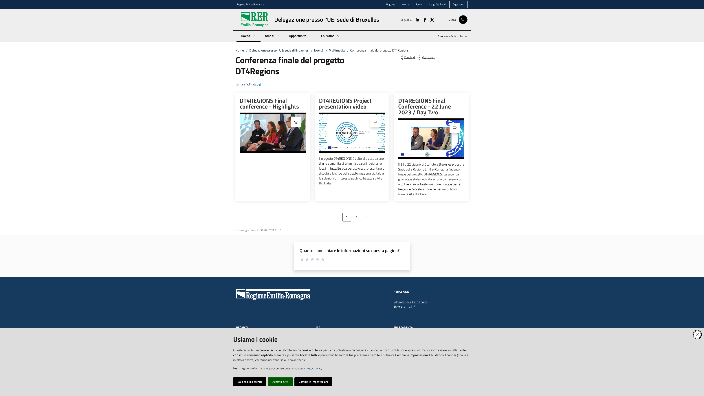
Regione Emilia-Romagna (250, 4)
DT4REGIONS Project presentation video (345, 103)
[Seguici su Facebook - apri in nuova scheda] (423, 19)
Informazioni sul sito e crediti (411, 302)
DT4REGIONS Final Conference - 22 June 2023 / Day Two (424, 106)
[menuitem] (450, 36)
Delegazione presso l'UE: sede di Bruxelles (279, 50)
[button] (463, 19)
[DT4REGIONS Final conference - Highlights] (273, 133)
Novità (318, 50)
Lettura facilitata (245, 84)
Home (239, 50)
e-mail (408, 306)
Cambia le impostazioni (313, 382)
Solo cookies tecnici (250, 382)
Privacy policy (312, 368)
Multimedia (337, 50)
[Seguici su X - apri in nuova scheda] (430, 19)
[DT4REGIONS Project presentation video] (352, 133)
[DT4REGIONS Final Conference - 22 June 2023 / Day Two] (431, 138)
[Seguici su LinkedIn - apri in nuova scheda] (416, 19)
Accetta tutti (280, 382)
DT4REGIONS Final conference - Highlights (269, 103)
